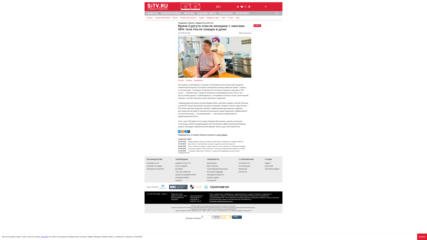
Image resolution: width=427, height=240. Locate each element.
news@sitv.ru (194, 199)
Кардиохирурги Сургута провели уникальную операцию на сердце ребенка (215, 141)
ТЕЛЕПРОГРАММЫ (171, 13)
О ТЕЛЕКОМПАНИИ (246, 159)
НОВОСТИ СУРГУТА (183, 163)
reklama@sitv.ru (195, 197)
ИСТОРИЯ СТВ (244, 163)
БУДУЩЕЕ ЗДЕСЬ (206, 13)
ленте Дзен (222, 135)
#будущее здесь (213, 18)
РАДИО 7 (268, 163)
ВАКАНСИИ (243, 169)
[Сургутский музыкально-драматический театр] (220, 187)
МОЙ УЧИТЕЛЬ (212, 166)
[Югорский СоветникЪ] (197, 187)
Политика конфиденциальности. (221, 201)
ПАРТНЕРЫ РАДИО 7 (272, 169)
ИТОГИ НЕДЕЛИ (181, 166)
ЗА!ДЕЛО (178, 180)
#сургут (150, 18)
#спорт (231, 18)
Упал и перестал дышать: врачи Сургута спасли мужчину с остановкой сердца (216, 146)
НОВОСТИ (152, 13)
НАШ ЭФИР (269, 166)
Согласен (422, 236)
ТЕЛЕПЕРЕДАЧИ (181, 159)
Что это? (44, 237)
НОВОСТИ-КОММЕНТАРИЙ (185, 175)
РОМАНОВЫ (226, 13)
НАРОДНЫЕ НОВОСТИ (215, 175)
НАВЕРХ (257, 25)
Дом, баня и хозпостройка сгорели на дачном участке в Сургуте (211, 144)
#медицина (198, 80)
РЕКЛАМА (189, 13)
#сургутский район (162, 18)
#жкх (238, 18)
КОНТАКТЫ (243, 172)
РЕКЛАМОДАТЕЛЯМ (154, 159)
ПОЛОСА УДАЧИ (213, 178)
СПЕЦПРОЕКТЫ (213, 159)
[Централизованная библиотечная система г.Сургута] (179, 187)
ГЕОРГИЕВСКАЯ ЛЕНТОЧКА (217, 169)
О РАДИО (268, 159)
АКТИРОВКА (242, 13)
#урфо (201, 18)
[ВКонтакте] (179, 131)
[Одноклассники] (182, 131)
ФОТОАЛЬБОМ (244, 166)
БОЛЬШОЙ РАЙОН (182, 178)
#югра (175, 18)
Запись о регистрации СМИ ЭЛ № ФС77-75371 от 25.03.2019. (216, 206)
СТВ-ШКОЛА (211, 180)
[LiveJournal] (188, 131)
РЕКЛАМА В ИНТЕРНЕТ (155, 169)
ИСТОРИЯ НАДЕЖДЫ (215, 172)
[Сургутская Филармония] (164, 187)
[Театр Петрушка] (207, 187)
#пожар (189, 80)
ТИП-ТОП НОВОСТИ (183, 172)
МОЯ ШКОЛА (212, 163)
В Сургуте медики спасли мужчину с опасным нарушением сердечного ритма (216, 148)
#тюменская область (188, 18)
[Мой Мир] (185, 131)
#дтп (224, 18)
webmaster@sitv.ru (196, 196)
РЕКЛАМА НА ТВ (153, 163)
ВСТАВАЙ (179, 169)
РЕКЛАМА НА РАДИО (154, 166)
